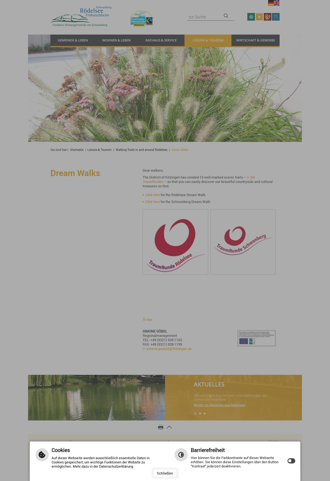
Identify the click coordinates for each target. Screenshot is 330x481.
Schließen (165, 473)
